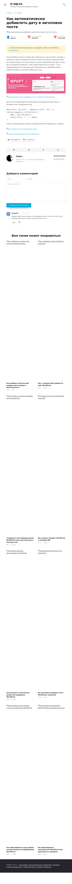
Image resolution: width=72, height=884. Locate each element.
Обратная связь (29, 867)
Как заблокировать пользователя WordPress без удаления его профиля (50, 850)
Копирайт (39, 867)
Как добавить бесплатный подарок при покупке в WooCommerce (17, 385)
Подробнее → (13, 50)
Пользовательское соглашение (40, 865)
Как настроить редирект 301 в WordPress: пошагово (50, 694)
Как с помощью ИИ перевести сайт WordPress (50, 384)
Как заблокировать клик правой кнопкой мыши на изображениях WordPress (20, 850)
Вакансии (47, 867)
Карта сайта (23, 865)
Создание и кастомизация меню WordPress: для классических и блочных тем (20, 540)
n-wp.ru (16, 4)
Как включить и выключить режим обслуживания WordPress (18, 695)
